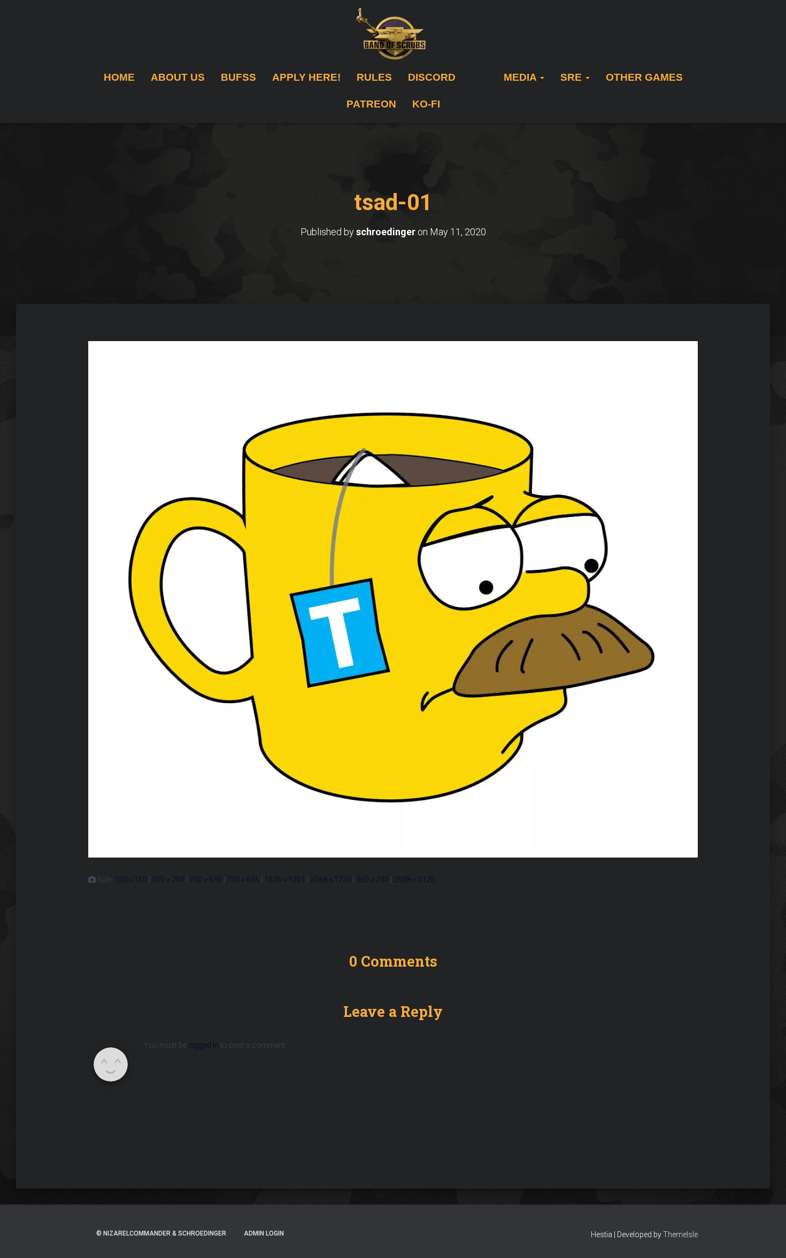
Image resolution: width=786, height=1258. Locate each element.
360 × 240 (372, 879)
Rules (374, 77)
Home (119, 77)
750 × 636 (205, 879)
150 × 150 (130, 879)
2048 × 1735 (330, 879)
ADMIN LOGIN (264, 1233)
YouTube (488, 77)
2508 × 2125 (414, 879)
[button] (541, 77)
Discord (432, 77)
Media (521, 77)
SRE (572, 77)
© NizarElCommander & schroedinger (161, 1233)
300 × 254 (168, 879)
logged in (203, 1045)
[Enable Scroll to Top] (764, 1236)
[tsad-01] (393, 599)
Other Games (644, 77)
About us (178, 77)
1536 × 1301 (284, 879)
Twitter (472, 77)
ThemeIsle (680, 1234)
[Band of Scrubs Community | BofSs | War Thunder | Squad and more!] (393, 34)
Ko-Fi (426, 104)
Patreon (371, 104)
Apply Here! (306, 77)
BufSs (238, 77)
